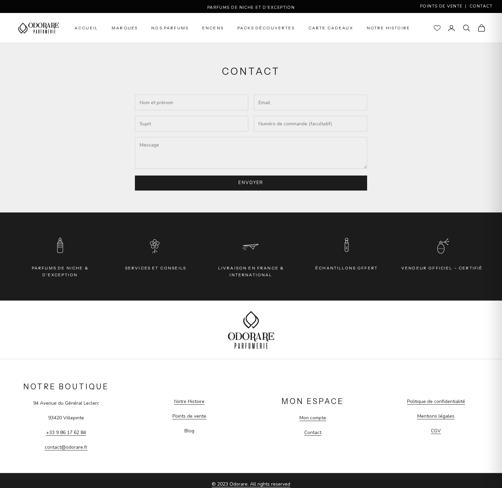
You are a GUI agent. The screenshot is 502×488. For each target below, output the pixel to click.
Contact (481, 6)
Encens (213, 27)
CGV (436, 431)
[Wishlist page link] (437, 28)
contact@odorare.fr (66, 447)
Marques (125, 27)
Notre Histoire (388, 27)
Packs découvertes (266, 27)
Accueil (86, 27)
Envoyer (250, 183)
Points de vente (441, 6)
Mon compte (312, 418)
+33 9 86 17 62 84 (66, 432)
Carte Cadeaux (330, 27)
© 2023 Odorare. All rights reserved (251, 484)
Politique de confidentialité (436, 401)
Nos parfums (170, 27)
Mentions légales (436, 416)
